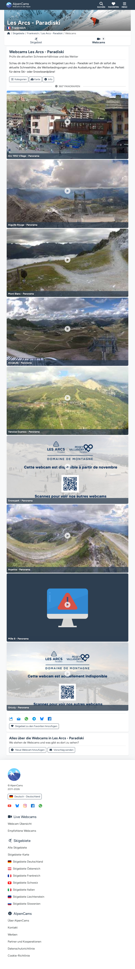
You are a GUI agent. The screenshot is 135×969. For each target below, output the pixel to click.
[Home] (8, 33)
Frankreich (33, 33)
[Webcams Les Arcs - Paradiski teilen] (11, 718)
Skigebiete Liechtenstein (28, 896)
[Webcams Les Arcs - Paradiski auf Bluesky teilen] (42, 718)
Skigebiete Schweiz (25, 882)
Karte (37, 79)
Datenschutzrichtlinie (21, 948)
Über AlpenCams (18, 920)
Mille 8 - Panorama (18, 638)
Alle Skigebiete (17, 847)
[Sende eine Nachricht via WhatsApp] (40, 805)
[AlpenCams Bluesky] (17, 805)
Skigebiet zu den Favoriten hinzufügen (36, 726)
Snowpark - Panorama (20, 500)
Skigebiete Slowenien (26, 903)
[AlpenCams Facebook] (32, 805)
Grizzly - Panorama (18, 707)
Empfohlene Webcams (22, 830)
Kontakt (13, 927)
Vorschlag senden (63, 749)
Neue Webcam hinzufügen (30, 749)
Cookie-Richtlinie (19, 955)
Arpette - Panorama (19, 569)
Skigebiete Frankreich (26, 875)
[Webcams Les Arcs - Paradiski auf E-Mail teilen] (18, 718)
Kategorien (21, 79)
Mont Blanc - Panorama (21, 293)
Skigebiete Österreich (26, 868)
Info (50, 79)
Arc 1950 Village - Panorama (23, 155)
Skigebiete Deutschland (28, 861)
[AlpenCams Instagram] (25, 805)
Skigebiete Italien (24, 889)
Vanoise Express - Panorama (24, 431)
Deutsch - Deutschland (27, 796)
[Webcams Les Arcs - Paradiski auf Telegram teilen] (34, 718)
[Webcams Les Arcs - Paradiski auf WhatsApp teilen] (26, 718)
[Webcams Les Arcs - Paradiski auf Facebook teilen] (49, 718)
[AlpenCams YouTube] (9, 805)
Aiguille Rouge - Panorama (22, 224)
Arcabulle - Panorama (20, 362)
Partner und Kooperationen (24, 941)
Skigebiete (18, 33)
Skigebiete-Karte (18, 854)
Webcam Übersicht (20, 823)
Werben (12, 934)
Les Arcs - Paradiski (52, 33)
